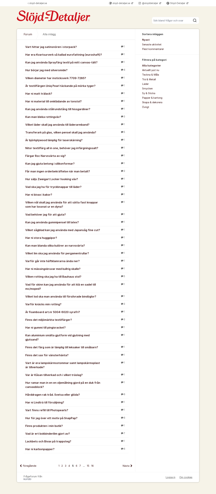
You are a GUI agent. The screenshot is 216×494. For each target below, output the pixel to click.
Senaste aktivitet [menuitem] (151, 44)
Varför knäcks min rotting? (75, 304)
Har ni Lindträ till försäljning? (75, 402)
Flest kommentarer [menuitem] (153, 49)
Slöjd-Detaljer (178, 3)
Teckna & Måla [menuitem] (150, 74)
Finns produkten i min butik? (75, 426)
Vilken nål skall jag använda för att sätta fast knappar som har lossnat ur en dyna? (75, 204)
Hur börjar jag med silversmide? (75, 70)
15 (88, 465)
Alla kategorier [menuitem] (151, 65)
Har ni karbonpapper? (75, 449)
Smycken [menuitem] (147, 88)
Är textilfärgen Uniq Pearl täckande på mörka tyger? (75, 86)
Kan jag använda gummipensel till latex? (75, 222)
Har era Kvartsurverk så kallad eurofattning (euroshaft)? (75, 54)
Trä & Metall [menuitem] (149, 79)
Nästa (126, 465)
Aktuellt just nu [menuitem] (150, 70)
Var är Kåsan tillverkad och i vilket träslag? (75, 375)
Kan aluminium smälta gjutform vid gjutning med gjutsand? (75, 337)
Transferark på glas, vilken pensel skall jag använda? (75, 132)
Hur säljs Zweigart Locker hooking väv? (75, 179)
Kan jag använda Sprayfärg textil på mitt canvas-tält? (75, 62)
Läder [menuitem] (145, 84)
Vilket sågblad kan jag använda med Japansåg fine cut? (75, 230)
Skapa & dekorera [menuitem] (152, 102)
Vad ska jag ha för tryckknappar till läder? (75, 187)
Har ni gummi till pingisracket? (75, 327)
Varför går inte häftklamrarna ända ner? (75, 261)
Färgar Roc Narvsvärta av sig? (75, 156)
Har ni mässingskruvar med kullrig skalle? (75, 269)
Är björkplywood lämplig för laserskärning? (75, 140)
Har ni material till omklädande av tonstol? (75, 101)
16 (92, 465)
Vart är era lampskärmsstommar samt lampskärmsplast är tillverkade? (75, 365)
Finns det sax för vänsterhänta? (75, 355)
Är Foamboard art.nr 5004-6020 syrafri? (75, 312)
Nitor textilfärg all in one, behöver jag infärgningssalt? (75, 148)
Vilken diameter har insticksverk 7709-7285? (75, 78)
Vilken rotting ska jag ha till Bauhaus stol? (75, 276)
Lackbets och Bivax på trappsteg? (75, 441)
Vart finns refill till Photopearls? (75, 410)
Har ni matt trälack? (75, 93)
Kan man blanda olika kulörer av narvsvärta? (75, 245)
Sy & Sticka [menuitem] (148, 93)
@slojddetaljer (150, 3)
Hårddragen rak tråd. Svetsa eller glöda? (75, 394)
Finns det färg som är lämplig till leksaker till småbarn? (75, 347)
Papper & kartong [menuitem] (152, 97)
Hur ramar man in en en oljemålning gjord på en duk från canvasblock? (75, 385)
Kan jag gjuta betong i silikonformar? (75, 163)
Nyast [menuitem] (146, 39)
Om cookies (185, 477)
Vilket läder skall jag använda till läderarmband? (75, 124)
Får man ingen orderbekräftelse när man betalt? (75, 171)
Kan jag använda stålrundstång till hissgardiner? (75, 109)
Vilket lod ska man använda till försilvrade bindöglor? (75, 296)
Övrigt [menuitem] (145, 107)
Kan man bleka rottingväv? (75, 117)
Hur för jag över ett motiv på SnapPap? (75, 418)
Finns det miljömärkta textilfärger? (75, 319)
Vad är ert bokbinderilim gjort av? (75, 433)
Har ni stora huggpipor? (75, 237)
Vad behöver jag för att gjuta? (75, 214)
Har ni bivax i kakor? (75, 194)
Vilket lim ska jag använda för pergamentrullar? (75, 253)
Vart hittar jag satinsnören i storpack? (75, 47)
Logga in (170, 477)
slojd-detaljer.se (38, 3)
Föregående (29, 465)
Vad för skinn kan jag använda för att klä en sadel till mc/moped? (75, 286)
